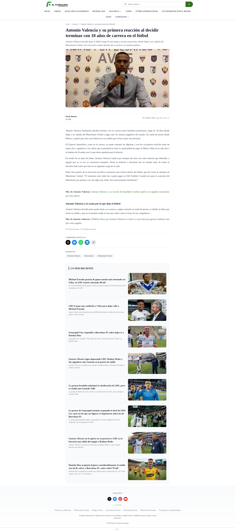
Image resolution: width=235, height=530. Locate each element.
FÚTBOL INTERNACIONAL (147, 11)
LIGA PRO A (114, 11)
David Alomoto (71, 116)
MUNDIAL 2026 (99, 11)
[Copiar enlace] (93, 242)
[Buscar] (189, 4)
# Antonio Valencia (73, 256)
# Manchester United (105, 256)
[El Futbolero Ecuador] (57, 4)
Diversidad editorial (130, 510)
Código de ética (97, 510)
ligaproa (75, 24)
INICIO (47, 11)
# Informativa (89, 256)
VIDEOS (57, 11)
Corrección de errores (113, 510)
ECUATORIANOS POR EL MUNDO (176, 11)
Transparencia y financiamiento (170, 510)
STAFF (109, 17)
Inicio (68, 24)
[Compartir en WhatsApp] (80, 242)
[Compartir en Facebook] (74, 242)
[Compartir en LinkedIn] (87, 242)
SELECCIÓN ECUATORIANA (77, 11)
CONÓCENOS (121, 17)
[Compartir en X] (68, 242)
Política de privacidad (81, 510)
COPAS (129, 11)
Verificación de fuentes (148, 510)
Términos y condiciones (62, 510)
